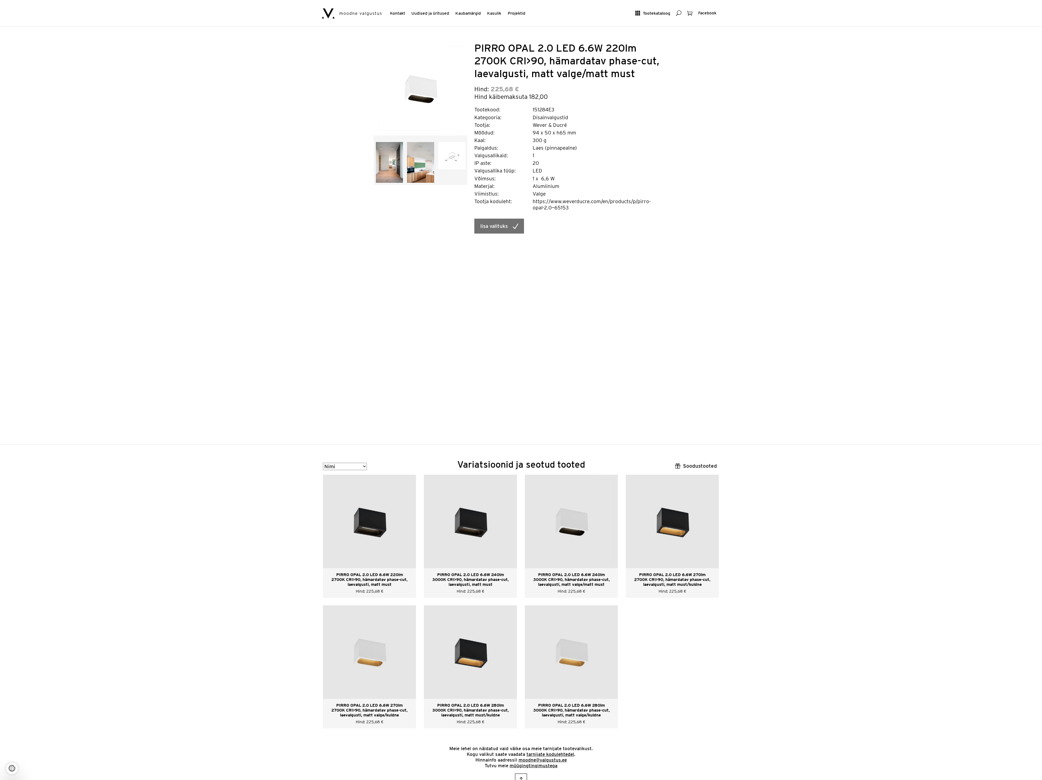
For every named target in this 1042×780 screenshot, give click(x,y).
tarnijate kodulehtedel (550, 754)
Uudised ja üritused (430, 13)
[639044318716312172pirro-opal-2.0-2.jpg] (420, 162)
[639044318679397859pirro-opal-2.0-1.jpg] (389, 162)
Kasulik (494, 13)
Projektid (516, 13)
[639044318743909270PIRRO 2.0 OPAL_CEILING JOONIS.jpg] (451, 155)
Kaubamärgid (468, 13)
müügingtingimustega (533, 765)
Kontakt (397, 13)
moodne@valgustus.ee (543, 760)
